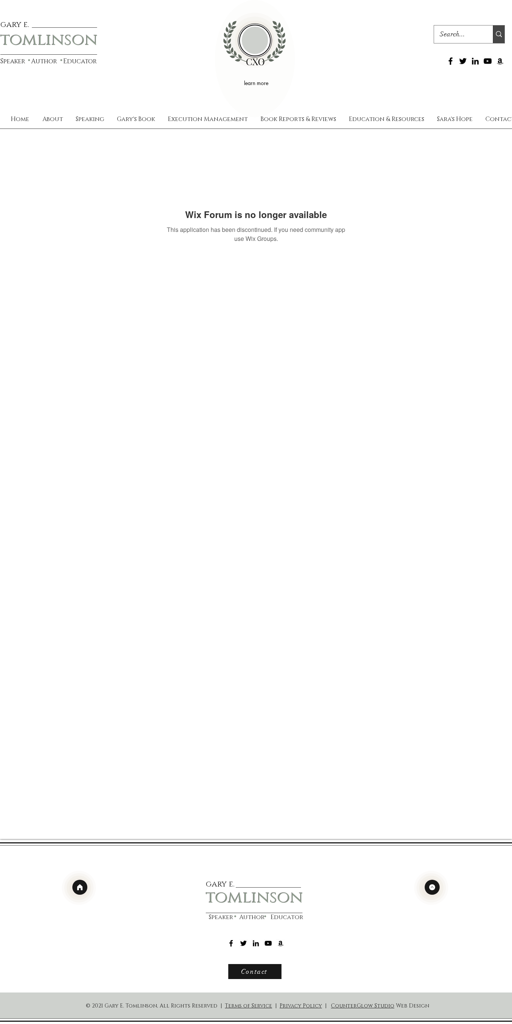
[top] (432, 887)
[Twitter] (463, 61)
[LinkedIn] (475, 61)
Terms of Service (248, 1005)
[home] (79, 887)
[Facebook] (450, 61)
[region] (255, 58)
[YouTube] (488, 61)
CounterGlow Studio (362, 1005)
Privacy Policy (301, 1005)
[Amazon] (500, 61)
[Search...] (499, 34)
